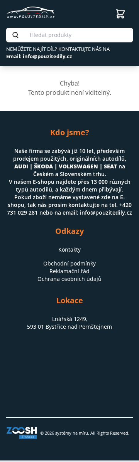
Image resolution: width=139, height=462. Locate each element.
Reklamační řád (69, 271)
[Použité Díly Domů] (55, 12)
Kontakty (69, 249)
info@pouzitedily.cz (106, 212)
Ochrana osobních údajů (69, 278)
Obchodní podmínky (69, 263)
